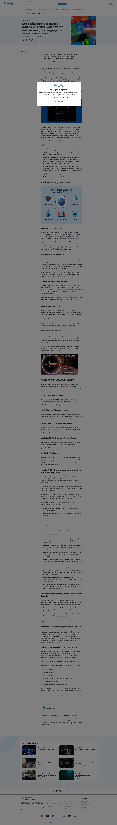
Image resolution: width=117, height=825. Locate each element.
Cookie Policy (59, 96)
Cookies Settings (59, 101)
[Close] (79, 84)
